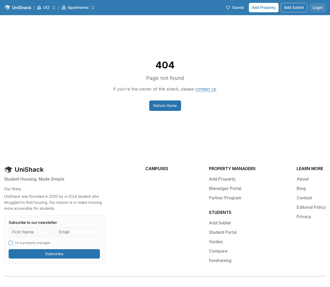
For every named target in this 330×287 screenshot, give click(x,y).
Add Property (263, 7)
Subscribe (54, 254)
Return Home (165, 105)
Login (318, 7)
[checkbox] (11, 243)
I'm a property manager (32, 242)
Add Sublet (294, 7)
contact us (205, 89)
